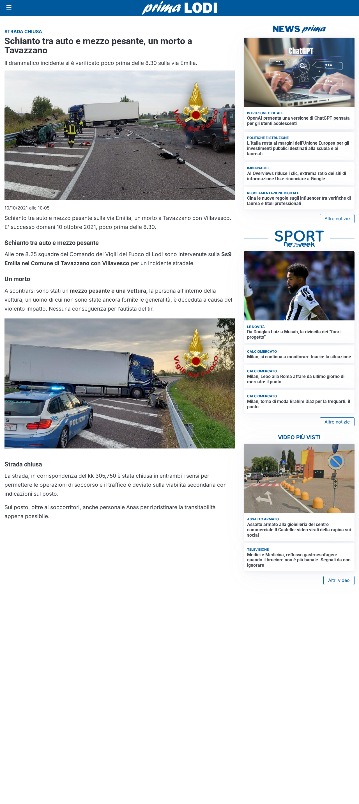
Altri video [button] (339, 580)
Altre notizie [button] (337, 218)
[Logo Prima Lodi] (179, 8)
